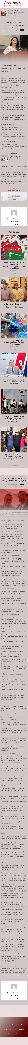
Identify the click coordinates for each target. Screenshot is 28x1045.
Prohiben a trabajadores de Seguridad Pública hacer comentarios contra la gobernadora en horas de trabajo (17, 156)
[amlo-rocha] (14, 289)
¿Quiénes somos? (13, 1029)
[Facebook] (6, 1024)
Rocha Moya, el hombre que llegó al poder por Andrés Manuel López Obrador (14, 306)
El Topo (22, 30)
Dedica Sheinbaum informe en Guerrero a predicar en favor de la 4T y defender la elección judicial (14, 419)
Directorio (6, 1029)
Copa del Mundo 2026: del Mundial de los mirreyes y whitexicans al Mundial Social (16, 12)
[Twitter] (9, 1024)
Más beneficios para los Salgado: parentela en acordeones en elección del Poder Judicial (14, 457)
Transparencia (21, 1029)
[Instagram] (12, 1024)
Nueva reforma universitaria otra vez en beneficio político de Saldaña (14, 382)
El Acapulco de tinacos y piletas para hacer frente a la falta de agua (14, 342)
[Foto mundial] (4, 13)
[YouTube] (15, 1024)
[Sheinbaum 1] (14, 401)
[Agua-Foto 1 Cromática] (14, 325)
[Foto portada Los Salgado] (14, 439)
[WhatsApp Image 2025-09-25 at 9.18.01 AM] (14, 365)
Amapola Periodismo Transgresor (12, 30)
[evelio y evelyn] (4, 158)
